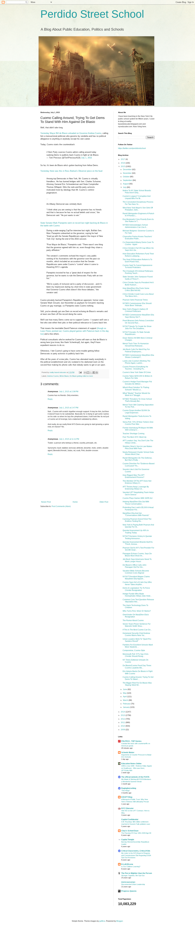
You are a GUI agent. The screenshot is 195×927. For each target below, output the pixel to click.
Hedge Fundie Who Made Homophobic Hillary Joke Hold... (137, 595)
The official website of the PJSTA (135, 777)
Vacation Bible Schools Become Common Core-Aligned (136, 572)
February (127, 704)
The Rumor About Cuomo (133, 620)
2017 (123, 159)
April (125, 697)
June (125, 689)
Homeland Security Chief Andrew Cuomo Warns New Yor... (136, 634)
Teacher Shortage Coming (133, 434)
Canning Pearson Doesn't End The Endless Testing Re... (137, 520)
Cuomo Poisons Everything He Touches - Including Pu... (135, 368)
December (127, 169)
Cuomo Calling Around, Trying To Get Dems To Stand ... (138, 678)
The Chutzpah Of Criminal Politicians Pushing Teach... (138, 272)
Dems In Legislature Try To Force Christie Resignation (136, 589)
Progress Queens (128, 891)
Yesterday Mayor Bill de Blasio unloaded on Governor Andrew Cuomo (70, 133)
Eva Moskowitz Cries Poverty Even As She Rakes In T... (138, 220)
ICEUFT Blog (126, 797)
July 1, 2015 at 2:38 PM (68, 391)
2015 (123, 166)
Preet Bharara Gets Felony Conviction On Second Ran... (138, 322)
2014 (123, 712)
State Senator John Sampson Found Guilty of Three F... (138, 278)
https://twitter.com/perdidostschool (132, 148)
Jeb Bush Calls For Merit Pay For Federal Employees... (136, 350)
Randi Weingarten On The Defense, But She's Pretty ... (137, 459)
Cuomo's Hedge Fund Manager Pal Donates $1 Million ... (137, 383)
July (125, 187)
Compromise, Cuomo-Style (134, 650)
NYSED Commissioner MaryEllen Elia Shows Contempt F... (138, 356)
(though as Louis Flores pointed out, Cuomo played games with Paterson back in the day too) (74, 331)
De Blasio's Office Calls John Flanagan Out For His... (134, 566)
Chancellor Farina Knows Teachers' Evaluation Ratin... (137, 237)
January (126, 707)
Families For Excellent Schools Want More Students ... (138, 646)
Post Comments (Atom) (61, 506)
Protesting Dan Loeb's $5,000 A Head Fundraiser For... (138, 508)
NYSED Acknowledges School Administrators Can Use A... (135, 226)
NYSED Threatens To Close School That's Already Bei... (137, 400)
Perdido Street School (92, 14)
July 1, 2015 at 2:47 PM (68, 408)
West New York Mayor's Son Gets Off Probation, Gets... (138, 209)
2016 (123, 163)
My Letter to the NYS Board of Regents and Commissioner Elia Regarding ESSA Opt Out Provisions (136, 855)
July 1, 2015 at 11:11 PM (69, 439)
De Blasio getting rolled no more (81, 376)
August (126, 184)
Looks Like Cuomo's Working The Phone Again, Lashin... (136, 362)
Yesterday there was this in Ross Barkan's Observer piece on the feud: (71, 171)
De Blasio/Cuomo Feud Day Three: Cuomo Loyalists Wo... (137, 666)
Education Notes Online (131, 764)
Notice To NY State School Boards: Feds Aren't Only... (137, 191)
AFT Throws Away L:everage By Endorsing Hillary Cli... (136, 488)
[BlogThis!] (88, 372)
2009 (123, 730)
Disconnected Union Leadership (133, 884)
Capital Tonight (127, 840)
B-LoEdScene (127, 864)
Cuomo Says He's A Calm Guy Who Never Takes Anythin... (137, 583)
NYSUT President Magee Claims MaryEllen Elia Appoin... (136, 578)
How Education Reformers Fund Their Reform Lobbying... (138, 255)
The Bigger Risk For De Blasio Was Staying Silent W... (137, 684)
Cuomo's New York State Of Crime (137, 372)
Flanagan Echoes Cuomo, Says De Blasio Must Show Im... (137, 555)
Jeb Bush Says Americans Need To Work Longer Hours (137, 560)
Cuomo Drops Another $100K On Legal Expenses (136, 411)
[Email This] (85, 372)
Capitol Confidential (129, 819)
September (128, 180)
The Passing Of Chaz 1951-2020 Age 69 (136, 833)
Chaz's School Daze (129, 831)
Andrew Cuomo (53, 376)
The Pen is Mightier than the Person (136, 873)
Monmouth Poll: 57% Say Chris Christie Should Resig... (135, 655)
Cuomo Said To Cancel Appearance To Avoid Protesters (137, 266)
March (126, 700)
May (125, 693)
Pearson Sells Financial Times (135, 300)
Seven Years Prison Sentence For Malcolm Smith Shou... (137, 625)
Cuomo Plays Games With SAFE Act (137, 498)
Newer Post (46, 502)
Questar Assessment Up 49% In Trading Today (136, 531)
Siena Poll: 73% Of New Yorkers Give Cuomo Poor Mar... (138, 423)
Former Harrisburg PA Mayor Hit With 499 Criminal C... (138, 429)
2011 (123, 722)
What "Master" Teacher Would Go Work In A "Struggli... (136, 394)
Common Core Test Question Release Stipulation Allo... (138, 601)
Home (75, 502)
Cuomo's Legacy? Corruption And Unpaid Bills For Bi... (137, 197)
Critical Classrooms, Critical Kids (135, 851)
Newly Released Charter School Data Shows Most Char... (138, 453)
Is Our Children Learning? (130, 866)
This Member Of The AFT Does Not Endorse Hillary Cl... (137, 482)
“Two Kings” (125, 790)
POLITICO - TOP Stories (131, 741)
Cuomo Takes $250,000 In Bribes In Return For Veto (137, 377)
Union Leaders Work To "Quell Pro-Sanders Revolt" (137, 640)
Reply (50, 399)
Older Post (103, 502)
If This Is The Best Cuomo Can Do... (137, 630)
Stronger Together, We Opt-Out (132, 875)
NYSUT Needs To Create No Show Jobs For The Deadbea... (137, 327)
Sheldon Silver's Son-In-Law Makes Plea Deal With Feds (137, 447)
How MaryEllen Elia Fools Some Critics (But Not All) (136, 289)
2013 (123, 715)
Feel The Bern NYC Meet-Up (134, 437)
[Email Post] (80, 372)
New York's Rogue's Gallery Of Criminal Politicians (135, 310)
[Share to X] (90, 372)
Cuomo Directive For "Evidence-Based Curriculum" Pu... (138, 465)
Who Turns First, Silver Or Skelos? (137, 611)
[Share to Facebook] (93, 372)
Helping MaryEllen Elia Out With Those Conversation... (136, 503)
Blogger (119, 921)
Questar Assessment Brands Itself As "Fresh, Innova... (138, 543)
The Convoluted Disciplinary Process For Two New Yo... (138, 203)
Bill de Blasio (64, 376)
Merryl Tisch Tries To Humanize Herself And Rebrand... (136, 345)
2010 (123, 726)
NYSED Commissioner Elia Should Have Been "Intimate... (137, 304)
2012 (123, 719)
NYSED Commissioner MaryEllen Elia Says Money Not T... (138, 316)
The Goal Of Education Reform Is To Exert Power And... (137, 260)
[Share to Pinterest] (96, 372)
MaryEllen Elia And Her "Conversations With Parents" (136, 514)
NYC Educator (127, 808)
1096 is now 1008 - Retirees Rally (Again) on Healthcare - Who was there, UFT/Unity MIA (136, 768)
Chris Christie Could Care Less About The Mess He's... (138, 295)
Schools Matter (127, 752)
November (127, 173)
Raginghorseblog (128, 788)
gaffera (102, 921)
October (126, 177)
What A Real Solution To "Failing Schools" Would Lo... (136, 388)
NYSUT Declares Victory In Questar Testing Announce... (137, 537)
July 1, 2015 (86, 158)
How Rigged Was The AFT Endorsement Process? (133, 476)
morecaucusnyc (128, 882)
